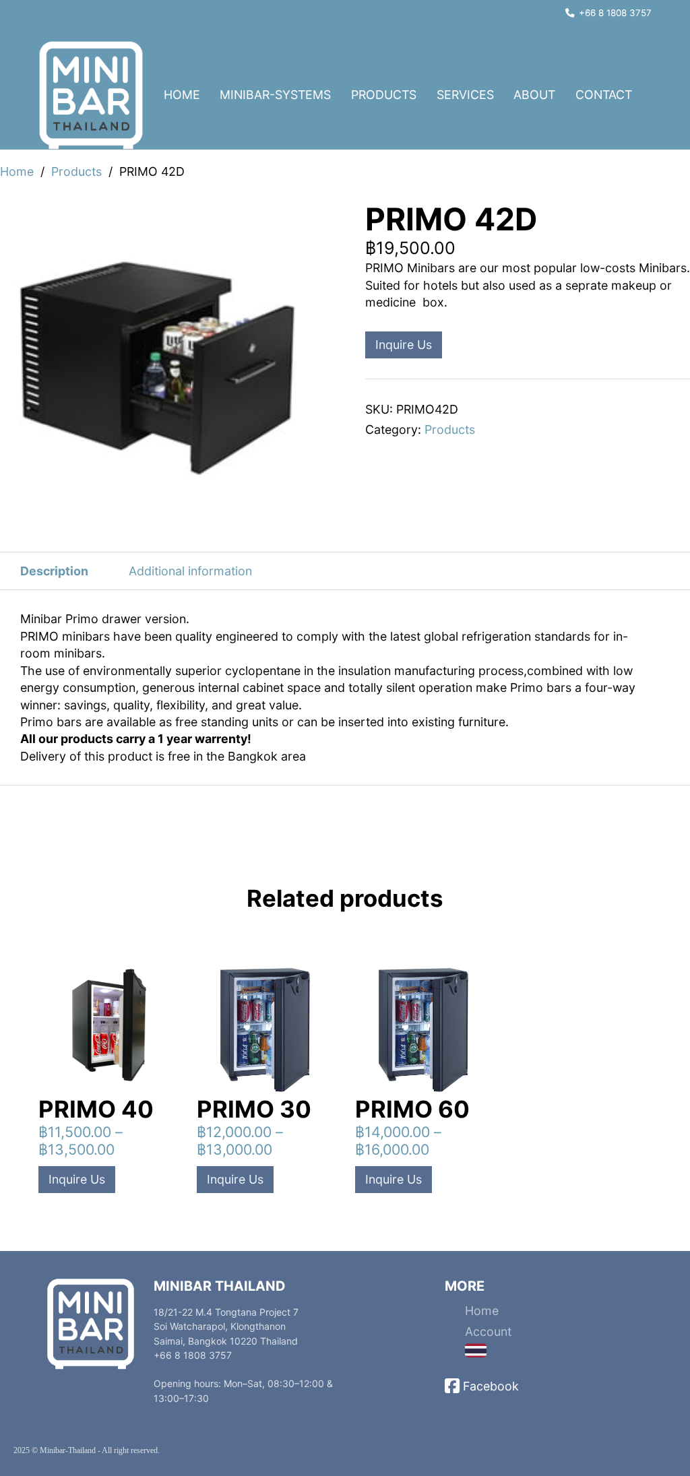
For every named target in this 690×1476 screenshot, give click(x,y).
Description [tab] (54, 571)
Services (465, 95)
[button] (327, 219)
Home (182, 95)
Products (383, 95)
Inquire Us (403, 345)
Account (488, 1331)
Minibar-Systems (275, 95)
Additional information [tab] (190, 571)
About (534, 95)
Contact (603, 95)
